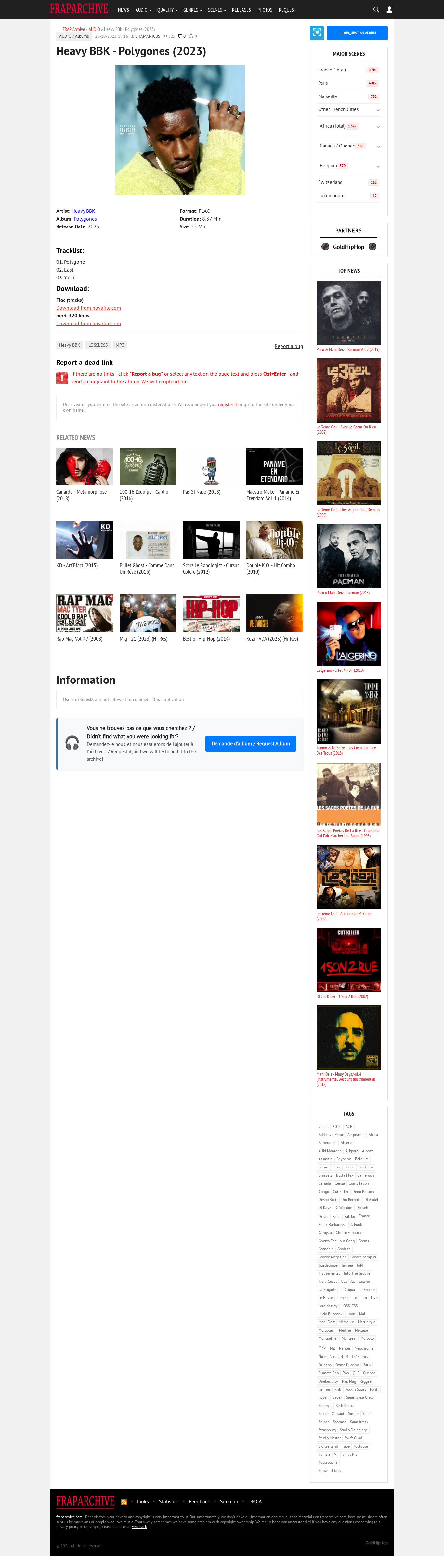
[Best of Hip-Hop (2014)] (211, 613)
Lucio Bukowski (331, 1314)
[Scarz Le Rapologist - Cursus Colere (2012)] (211, 540)
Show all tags (330, 1471)
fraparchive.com (69, 1517)
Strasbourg (327, 1430)
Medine (345, 1330)
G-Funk (356, 1225)
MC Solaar (327, 1330)
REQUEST (287, 9)
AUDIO (142, 9)
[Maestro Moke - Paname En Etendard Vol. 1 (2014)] (274, 466)
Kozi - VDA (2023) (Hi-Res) (272, 638)
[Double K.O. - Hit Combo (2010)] (274, 540)
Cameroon (365, 1175)
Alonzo (367, 1151)
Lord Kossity (328, 1306)
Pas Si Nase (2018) (201, 491)
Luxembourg (347, 196)
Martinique (366, 1322)
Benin (323, 1167)
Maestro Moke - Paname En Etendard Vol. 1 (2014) (273, 495)
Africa (373, 1135)
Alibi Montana (330, 1151)
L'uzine (364, 1282)
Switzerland (347, 183)
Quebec (369, 1373)
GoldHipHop (377, 1543)
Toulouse (361, 1446)
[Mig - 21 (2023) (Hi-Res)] (148, 613)
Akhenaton (328, 1143)
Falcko (349, 1217)
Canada (325, 1183)
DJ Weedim (343, 1208)
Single (353, 1414)
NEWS (123, 9)
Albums (82, 36)
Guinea (347, 1265)
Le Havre (326, 1298)
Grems (364, 1241)
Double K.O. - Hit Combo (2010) (270, 568)
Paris (347, 84)
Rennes (325, 1389)
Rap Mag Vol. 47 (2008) (79, 638)
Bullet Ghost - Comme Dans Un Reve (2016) (147, 568)
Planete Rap (329, 1373)
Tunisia (324, 1454)
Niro (333, 1357)
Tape (346, 1446)
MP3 (120, 345)
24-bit (324, 1127)
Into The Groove (357, 1273)
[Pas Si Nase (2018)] (211, 466)
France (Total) (347, 70)
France (364, 1216)
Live (374, 1298)
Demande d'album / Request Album (251, 744)
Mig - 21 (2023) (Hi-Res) (143, 638)
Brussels (325, 1175)
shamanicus (147, 36)
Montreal (349, 1338)
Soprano (339, 1422)
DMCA (255, 1502)
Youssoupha (328, 1462)
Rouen (324, 1398)
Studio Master (330, 1438)
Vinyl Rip (349, 1454)
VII (336, 1454)
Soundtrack (359, 1422)
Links (143, 1502)
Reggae (366, 1381)
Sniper (324, 1422)
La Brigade (327, 1290)
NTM (344, 1357)
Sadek (337, 1398)
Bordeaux (365, 1167)
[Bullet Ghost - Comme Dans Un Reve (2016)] (148, 540)
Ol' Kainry (360, 1357)
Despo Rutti (328, 1200)
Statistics (169, 1502)
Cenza (340, 1183)
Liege (341, 1298)
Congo (324, 1192)
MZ (332, 1348)
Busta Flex (344, 1175)
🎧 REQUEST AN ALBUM (357, 33)
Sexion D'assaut (331, 1414)
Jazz (344, 1282)
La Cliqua (347, 1290)
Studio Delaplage (354, 1430)
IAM (360, 1265)
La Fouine (367, 1290)
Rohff (374, 1389)
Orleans (325, 1365)
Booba (349, 1167)
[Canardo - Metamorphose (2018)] (84, 466)
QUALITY (165, 9)
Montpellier (328, 1338)
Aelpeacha (356, 1135)
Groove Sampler (363, 1257)
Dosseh (362, 1208)
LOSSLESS (98, 345)
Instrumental (329, 1273)
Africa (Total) (338, 126)
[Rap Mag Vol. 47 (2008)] (84, 613)
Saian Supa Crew (359, 1398)
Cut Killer (340, 1192)
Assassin (326, 1159)
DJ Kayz (325, 1208)
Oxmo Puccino (347, 1365)
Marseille (347, 97)
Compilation (359, 1183)
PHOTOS (264, 9)
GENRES (190, 9)
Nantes (345, 1348)
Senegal (325, 1406)
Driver (324, 1217)
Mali (362, 1314)
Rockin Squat (355, 1389)
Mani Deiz (327, 1322)
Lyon (351, 1314)
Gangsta (325, 1233)
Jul (353, 1282)
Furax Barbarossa (332, 1225)
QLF (356, 1373)
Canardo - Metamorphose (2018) (81, 495)
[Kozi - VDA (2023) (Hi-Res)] (274, 613)
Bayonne (343, 1159)
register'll (227, 405)
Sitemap (229, 1502)
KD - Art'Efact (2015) (77, 565)
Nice (322, 1357)
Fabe (336, 1217)
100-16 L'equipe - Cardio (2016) (144, 495)
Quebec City (328, 1381)
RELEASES (241, 9)
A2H (349, 1127)
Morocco (367, 1338)
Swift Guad (353, 1438)
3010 (337, 1127)
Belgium (333, 166)
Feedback (199, 1502)
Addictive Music (331, 1135)
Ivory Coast (328, 1282)
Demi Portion (363, 1192)
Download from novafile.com (88, 308)
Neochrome (364, 1348)
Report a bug (289, 346)
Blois (336, 1167)
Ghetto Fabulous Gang (337, 1241)
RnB (337, 1389)
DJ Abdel (371, 1200)
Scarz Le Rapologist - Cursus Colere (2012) (211, 568)
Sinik (366, 1414)
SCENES (215, 9)
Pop (346, 1373)
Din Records (350, 1200)
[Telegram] (317, 33)
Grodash (344, 1249)
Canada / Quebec (341, 146)
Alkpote (352, 1151)
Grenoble (326, 1249)
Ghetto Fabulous (349, 1233)
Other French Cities (338, 110)
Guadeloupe (328, 1265)
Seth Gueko (345, 1406)
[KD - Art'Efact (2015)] (84, 540)
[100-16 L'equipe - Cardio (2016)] (148, 466)
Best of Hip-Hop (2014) (206, 638)
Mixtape (361, 1330)
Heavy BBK (69, 345)
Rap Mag (349, 1381)
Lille (353, 1298)
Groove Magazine (332, 1257)
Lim (364, 1298)
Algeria (346, 1143)
